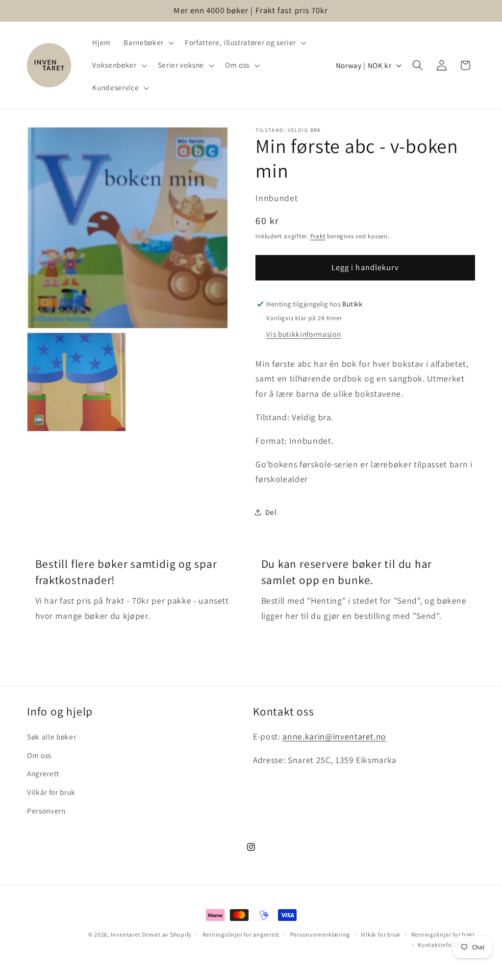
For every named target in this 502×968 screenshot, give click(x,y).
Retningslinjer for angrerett (241, 934)
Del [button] (270, 512)
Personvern (46, 810)
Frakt (318, 236)
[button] (147, 42)
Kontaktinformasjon (446, 944)
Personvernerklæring (320, 934)
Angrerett (43, 773)
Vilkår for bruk (51, 792)
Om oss (39, 755)
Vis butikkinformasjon (303, 334)
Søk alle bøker (51, 736)
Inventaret (126, 934)
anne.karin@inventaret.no (334, 736)
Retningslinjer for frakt (443, 934)
